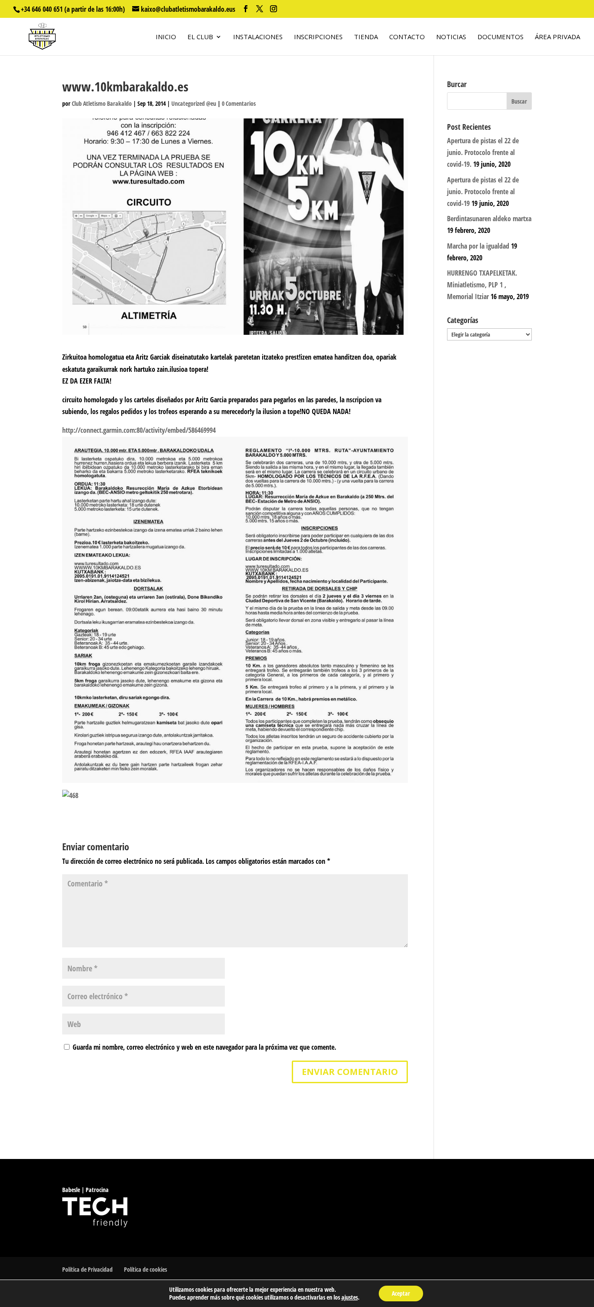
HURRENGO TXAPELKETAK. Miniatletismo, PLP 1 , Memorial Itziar (482, 284)
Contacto (407, 37)
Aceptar (401, 1293)
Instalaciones (258, 37)
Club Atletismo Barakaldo (102, 103)
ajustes (349, 1297)
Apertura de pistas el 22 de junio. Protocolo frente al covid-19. (483, 152)
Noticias (451, 37)
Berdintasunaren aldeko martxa (489, 218)
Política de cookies (145, 1269)
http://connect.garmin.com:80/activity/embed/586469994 (139, 430)
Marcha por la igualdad (478, 246)
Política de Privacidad (87, 1269)
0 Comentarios (239, 103)
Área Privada (557, 37)
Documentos (500, 37)
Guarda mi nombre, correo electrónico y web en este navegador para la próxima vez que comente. (204, 1047)
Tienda (366, 37)
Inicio (166, 37)
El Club (200, 37)
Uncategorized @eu (193, 103)
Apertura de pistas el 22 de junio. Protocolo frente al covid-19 (483, 191)
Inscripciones (318, 37)
